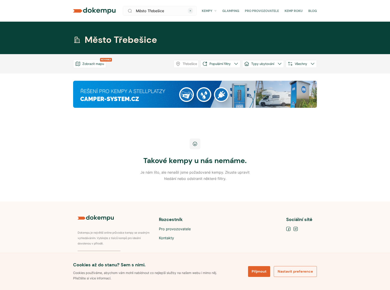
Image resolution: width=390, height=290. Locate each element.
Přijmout (259, 271)
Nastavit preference (295, 271)
